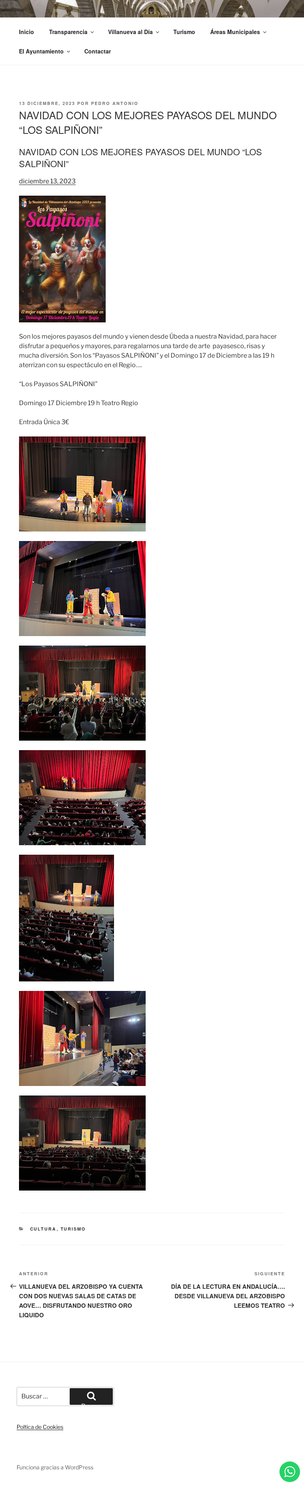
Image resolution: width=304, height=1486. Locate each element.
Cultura (43, 1229)
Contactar (97, 51)
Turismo (184, 32)
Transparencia (68, 32)
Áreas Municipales (235, 32)
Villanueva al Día (130, 32)
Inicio (26, 32)
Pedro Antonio (115, 103)
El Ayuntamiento (41, 51)
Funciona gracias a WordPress (55, 1467)
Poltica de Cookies (40, 1426)
